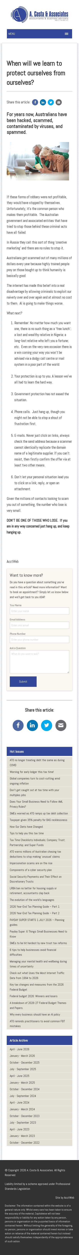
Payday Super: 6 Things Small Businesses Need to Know (38, 933)
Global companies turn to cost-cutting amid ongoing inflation (35, 780)
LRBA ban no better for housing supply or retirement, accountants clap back (33, 890)
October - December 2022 (25, 1143)
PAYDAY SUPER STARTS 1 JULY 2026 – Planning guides (37, 922)
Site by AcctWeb (64, 1198)
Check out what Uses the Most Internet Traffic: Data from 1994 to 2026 (37, 975)
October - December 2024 (25, 1089)
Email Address (17, 619)
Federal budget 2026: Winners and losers (34, 996)
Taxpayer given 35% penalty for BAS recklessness (38, 820)
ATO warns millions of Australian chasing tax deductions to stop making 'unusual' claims (35, 854)
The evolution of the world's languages (32, 900)
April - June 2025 (19, 1076)
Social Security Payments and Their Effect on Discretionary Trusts (36, 879)
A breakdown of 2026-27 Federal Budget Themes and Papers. (38, 1005)
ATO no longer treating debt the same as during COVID (37, 762)
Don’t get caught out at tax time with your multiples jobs (34, 792)
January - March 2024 (22, 1109)
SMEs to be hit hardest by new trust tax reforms (38, 943)
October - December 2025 (25, 1062)
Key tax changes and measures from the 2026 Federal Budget (37, 987)
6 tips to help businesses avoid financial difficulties (33, 952)
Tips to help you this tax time (27, 833)
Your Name (15, 605)
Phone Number (18, 634)
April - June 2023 (19, 1129)
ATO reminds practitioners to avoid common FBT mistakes (37, 1023)
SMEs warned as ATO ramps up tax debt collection (39, 813)
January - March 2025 (22, 1083)
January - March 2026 (22, 1056)
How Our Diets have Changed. (26, 827)
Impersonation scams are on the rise (31, 863)
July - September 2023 (23, 1122)
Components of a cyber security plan (31, 870)
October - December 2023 (25, 1116)
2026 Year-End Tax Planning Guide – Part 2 (34, 913)
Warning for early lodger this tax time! (32, 772)
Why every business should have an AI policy (35, 1014)
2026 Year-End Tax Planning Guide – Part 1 (34, 907)
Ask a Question (18, 648)
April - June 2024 (19, 1102)
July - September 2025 (23, 1069)
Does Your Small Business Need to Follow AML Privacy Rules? (36, 804)
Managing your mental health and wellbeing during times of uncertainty (38, 963)
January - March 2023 (22, 1136)
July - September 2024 (23, 1096)
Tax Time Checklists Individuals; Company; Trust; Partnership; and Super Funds (37, 842)
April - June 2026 (19, 1049)
